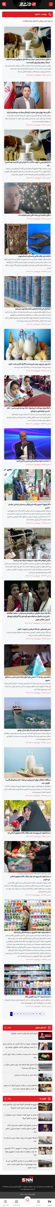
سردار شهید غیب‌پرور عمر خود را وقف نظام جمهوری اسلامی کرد (28, 833)
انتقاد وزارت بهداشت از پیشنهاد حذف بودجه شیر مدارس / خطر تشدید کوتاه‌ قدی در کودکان (28, 410)
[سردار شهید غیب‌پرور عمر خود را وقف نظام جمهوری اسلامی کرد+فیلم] (27, 856)
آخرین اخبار (6, 1205)
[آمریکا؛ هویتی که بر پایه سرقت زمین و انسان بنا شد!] (45, 1140)
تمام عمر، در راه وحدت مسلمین (25, 1075)
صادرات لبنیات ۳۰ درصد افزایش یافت (37, 997)
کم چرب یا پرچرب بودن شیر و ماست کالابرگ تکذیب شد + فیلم (29, 364)
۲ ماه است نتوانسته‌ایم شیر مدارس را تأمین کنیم (33, 461)
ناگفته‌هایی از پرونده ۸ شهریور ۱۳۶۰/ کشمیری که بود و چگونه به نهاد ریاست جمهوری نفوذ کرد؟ (20, 1152)
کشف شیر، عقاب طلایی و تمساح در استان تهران (34, 256)
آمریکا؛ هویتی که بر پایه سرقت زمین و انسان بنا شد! (20, 1139)
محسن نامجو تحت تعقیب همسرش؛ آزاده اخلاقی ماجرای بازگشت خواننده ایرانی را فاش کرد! (20, 1129)
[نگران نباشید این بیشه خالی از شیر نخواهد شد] (27, 198)
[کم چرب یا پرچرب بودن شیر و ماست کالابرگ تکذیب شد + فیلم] (27, 344)
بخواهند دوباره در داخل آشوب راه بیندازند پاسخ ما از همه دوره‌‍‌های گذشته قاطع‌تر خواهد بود (19, 1045)
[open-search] (4, 4)
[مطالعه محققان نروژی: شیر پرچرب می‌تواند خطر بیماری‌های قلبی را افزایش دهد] (27, 762)
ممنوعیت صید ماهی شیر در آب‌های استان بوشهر (33, 730)
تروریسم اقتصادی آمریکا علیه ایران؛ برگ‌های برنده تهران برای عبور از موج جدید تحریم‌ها (19, 1106)
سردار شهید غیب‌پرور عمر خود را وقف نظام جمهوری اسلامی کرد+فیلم (30, 878)
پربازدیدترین (16, 1205)
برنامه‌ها (38, 1205)
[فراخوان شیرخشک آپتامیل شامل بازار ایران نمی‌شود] (27, 292)
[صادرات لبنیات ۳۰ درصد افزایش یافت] (27, 980)
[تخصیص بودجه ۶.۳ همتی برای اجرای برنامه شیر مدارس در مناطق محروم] (27, 660)
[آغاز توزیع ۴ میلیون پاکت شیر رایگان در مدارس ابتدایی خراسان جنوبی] (27, 485)
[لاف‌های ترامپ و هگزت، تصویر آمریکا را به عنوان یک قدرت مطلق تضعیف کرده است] (45, 1088)
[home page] (27, 1199)
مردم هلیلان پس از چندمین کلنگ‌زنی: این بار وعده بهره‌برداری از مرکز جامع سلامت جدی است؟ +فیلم (21, 1164)
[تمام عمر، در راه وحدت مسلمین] (45, 1077)
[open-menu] (51, 4)
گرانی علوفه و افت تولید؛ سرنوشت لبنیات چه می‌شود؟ (31, 560)
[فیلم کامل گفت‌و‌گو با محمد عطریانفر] (45, 1036)
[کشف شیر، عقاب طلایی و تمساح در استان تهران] (27, 239)
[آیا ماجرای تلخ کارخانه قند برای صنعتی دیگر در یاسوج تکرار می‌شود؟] (45, 1067)
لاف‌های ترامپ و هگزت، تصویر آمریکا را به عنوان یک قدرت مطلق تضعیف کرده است (20, 1087)
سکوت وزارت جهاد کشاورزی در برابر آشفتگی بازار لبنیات (32, 932)
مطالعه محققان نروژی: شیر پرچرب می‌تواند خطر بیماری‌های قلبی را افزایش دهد (28, 781)
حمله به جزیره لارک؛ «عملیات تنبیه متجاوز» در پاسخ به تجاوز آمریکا (20, 1116)
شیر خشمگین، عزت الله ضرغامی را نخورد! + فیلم (34, 629)
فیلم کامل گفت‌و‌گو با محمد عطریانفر (23, 1033)
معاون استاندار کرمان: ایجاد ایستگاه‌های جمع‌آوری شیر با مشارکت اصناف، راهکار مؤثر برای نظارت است (28, 61)
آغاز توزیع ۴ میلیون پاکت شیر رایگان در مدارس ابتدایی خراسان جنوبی (29, 506)
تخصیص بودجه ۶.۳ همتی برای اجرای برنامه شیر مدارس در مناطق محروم (27, 679)
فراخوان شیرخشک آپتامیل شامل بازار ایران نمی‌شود (32, 309)
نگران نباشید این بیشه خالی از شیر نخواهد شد (34, 215)
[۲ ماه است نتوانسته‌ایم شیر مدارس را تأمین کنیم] (27, 444)
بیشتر (7, 1027)
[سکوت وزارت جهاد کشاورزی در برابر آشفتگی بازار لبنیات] (27, 915)
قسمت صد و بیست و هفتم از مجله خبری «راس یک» (19, 1056)
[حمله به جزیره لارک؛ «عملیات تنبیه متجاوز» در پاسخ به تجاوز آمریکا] (45, 1117)
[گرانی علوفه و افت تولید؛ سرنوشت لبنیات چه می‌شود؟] (27, 543)
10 (40, 1014)
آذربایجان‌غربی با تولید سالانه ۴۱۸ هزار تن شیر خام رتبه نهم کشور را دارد (27, 164)
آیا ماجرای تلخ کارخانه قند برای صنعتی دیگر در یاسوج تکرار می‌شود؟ (20, 1066)
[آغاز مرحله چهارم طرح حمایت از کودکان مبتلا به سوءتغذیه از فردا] (27, 95)
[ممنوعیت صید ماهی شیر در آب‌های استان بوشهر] (27, 713)
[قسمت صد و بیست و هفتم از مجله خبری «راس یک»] (45, 1057)
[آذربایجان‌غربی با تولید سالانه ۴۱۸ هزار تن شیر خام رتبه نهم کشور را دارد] (27, 145)
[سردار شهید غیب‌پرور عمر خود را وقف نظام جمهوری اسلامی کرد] (27, 816)
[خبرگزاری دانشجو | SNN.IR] (27, 4)
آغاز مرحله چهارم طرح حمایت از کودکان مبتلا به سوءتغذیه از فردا (28, 112)
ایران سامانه (23, 1194)
